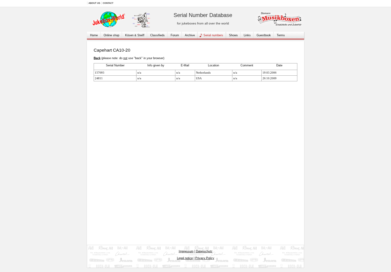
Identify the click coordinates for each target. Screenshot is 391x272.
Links (247, 35)
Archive (190, 35)
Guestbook (264, 35)
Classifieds (157, 35)
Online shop (111, 35)
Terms (281, 35)
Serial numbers (213, 35)
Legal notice (185, 258)
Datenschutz (204, 251)
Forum (175, 35)
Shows (233, 35)
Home (94, 35)
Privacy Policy (204, 258)
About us (94, 3)
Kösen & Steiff (134, 35)
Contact (108, 3)
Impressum (186, 251)
